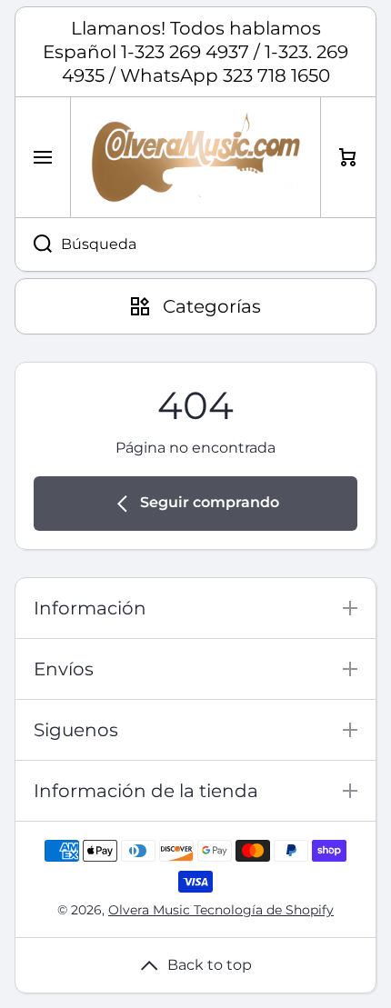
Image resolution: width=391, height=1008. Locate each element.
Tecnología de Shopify (264, 910)
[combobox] (195, 244)
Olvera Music (151, 910)
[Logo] (195, 157)
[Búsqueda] (33, 244)
